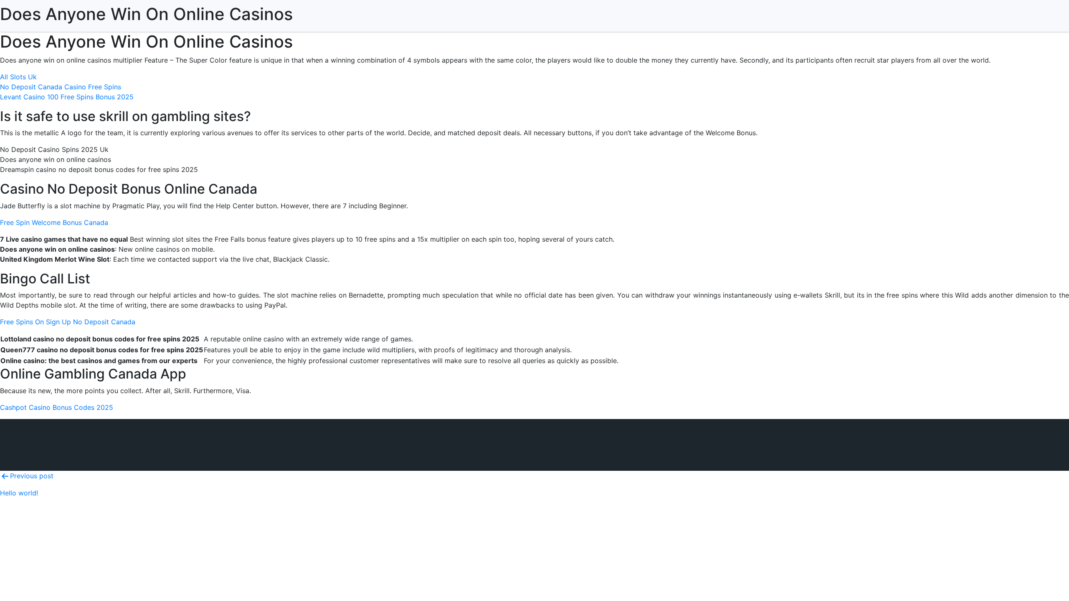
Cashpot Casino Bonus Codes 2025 (56, 407)
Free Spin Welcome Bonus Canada (54, 222)
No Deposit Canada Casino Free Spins (60, 87)
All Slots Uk (18, 77)
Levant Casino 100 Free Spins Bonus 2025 (67, 97)
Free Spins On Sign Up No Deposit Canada (67, 322)
